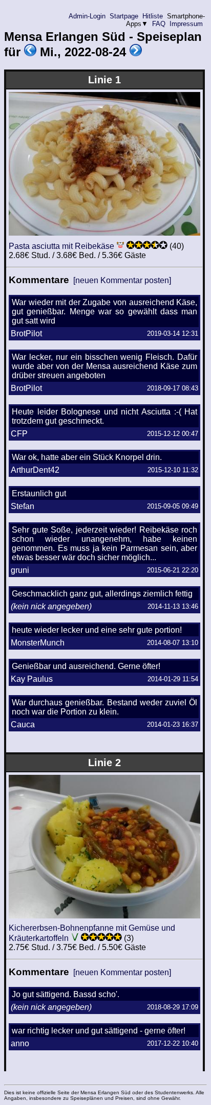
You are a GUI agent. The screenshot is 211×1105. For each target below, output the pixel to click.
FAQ (158, 24)
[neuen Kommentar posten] (122, 280)
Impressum (186, 24)
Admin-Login (87, 16)
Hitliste (152, 16)
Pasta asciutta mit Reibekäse (61, 246)
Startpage (124, 16)
